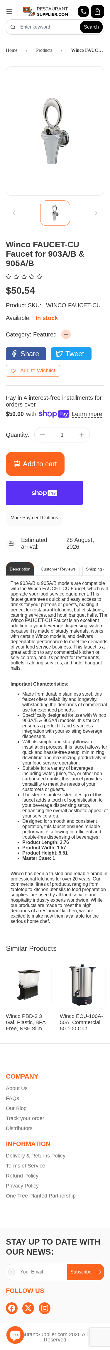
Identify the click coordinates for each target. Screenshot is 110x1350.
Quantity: (18, 435)
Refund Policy (22, 1175)
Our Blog (16, 1108)
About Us (17, 1088)
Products (44, 50)
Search (91, 26)
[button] (66, 334)
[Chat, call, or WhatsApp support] (83, 11)
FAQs (12, 1098)
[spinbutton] (62, 435)
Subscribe (81, 1271)
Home (11, 50)
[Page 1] (55, 213)
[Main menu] (9, 11)
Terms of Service (25, 1165)
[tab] (55, 213)
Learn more (87, 414)
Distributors (19, 1128)
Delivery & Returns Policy (35, 1155)
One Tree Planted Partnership (41, 1195)
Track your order (25, 1118)
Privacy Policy (22, 1185)
